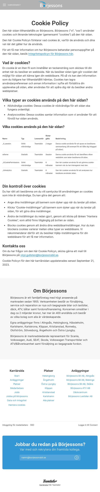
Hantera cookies (16, 405)
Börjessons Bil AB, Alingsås (80, 376)
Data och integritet (17, 400)
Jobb (17, 392)
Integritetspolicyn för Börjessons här (50, 53)
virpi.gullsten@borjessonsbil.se (39, 255)
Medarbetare (17, 388)
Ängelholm (48, 380)
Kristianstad (48, 392)
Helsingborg (48, 376)
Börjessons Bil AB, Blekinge (80, 380)
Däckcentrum (80, 392)
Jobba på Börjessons (17, 396)
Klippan (48, 388)
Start (17, 376)
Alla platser (48, 400)
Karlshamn (48, 396)
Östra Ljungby (48, 384)
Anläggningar (17, 380)
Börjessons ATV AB (80, 388)
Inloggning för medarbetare (15, 425)
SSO (32, 425)
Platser (16, 384)
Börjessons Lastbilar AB (80, 396)
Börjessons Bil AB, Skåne (80, 384)
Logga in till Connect (88, 425)
